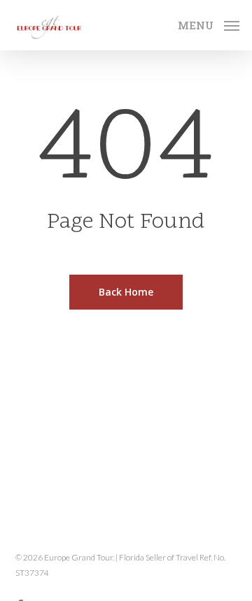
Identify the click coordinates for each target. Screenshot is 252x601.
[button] (208, 23)
